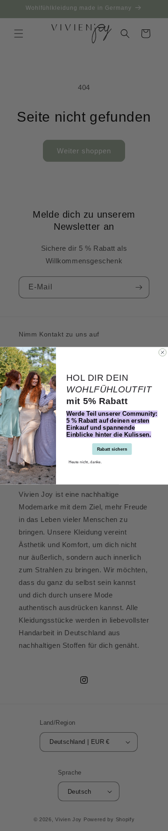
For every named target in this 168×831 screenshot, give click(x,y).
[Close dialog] (162, 352)
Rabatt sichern (112, 448)
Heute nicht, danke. (85, 461)
